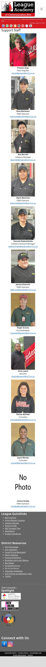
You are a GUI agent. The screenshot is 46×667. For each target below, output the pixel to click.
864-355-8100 (30, 19)
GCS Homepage (11, 547)
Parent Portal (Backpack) (15, 552)
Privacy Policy (23, 653)
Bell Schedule (10, 518)
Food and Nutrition (13, 557)
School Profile (11, 526)
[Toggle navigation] (41, 9)
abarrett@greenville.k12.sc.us (23, 160)
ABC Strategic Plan (12, 528)
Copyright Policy (10, 653)
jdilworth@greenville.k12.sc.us (23, 290)
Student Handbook (13, 534)
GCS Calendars (11, 549)
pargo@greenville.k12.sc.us (23, 73)
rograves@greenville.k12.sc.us (23, 333)
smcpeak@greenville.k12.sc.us (23, 420)
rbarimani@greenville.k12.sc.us (23, 116)
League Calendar (12, 523)
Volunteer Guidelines (14, 571)
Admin (30, 655)
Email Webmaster (19, 655)
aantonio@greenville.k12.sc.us (23, 203)
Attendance (10, 531)
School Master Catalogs (15, 520)
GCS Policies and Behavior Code (18, 574)
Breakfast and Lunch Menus (17, 560)
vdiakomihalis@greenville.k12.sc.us (23, 246)
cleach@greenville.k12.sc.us (23, 376)
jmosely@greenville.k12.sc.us (23, 463)
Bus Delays (9, 563)
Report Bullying (11, 555)
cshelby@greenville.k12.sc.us (23, 506)
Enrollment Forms (12, 566)
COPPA (8, 576)
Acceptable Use (36, 653)
